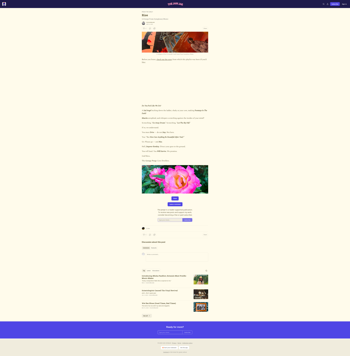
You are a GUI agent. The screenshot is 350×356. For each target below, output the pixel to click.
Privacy (174, 343)
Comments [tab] (146, 248)
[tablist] (150, 248)
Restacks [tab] (153, 248)
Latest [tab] (149, 270)
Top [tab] (144, 270)
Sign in (344, 4)
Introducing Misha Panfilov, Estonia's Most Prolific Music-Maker (164, 277)
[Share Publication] (327, 4)
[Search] (323, 4)
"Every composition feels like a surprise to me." (156, 281)
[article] (175, 280)
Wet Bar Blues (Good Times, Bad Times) (159, 303)
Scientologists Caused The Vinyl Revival (160, 290)
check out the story (164, 59)
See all (145, 316)
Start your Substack (170, 347)
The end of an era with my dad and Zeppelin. (156, 306)
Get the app (184, 347)
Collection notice (187, 343)
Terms (179, 343)
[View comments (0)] (150, 28)
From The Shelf (147, 12)
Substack (166, 352)
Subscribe (335, 4)
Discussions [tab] (155, 270)
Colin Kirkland (150, 22)
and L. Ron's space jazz (149, 293)
